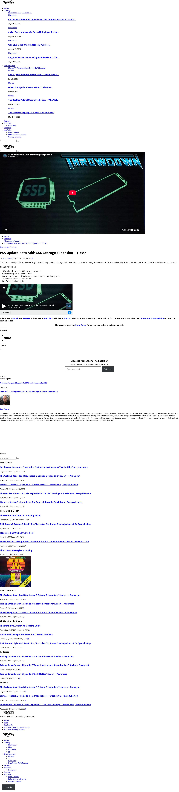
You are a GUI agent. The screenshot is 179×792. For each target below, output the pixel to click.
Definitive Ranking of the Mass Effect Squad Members (26, 634)
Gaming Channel (14, 137)
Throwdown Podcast (8, 247)
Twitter (26, 318)
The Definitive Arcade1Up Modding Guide (20, 515)
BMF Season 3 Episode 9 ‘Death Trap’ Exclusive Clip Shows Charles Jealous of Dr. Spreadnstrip (45, 524)
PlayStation (12, 15)
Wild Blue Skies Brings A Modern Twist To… (29, 45)
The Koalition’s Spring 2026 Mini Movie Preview (31, 112)
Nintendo (12, 749)
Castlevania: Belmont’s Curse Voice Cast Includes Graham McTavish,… (42, 19)
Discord (67, 318)
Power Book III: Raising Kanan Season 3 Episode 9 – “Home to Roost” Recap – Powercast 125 (44, 541)
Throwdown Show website (151, 318)
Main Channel (13, 132)
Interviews (12, 125)
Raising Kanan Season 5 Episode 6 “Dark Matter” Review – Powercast (33, 674)
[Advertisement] (62, 435)
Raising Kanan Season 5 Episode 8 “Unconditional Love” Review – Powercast (37, 603)
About (6, 8)
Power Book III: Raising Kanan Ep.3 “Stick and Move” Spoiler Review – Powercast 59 (28, 392)
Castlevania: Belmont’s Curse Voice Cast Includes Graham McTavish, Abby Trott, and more (44, 467)
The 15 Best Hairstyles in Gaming (16, 550)
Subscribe (108, 369)
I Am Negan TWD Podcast (18, 763)
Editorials (7, 123)
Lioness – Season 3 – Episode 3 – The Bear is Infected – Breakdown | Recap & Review (41, 502)
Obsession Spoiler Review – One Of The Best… (30, 87)
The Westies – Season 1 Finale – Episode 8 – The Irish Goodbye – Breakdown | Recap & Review (45, 493)
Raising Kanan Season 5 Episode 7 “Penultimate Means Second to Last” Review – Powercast (44, 665)
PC (9, 752)
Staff (6, 723)
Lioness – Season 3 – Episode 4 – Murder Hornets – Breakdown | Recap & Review (39, 484)
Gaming (7, 10)
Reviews (7, 121)
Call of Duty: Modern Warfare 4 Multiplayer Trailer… (33, 32)
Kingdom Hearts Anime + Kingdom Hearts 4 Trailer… (33, 57)
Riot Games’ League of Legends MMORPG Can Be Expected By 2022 (23, 383)
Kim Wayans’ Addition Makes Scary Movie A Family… (33, 74)
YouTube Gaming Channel (14, 729)
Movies (11, 70)
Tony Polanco (7, 258)
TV (9, 758)
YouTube (7, 130)
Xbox (10, 747)
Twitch (15, 318)
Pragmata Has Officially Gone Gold (16, 533)
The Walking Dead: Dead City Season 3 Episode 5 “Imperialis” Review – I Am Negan (40, 476)
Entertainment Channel (17, 134)
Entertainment (9, 66)
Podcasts (7, 128)
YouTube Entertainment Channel (17, 727)
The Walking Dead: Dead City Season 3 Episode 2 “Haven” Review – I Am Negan (38, 612)
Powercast (12, 761)
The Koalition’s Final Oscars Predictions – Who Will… (33, 100)
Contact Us (8, 725)
